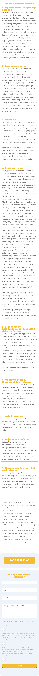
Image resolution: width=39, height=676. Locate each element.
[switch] (4, 629)
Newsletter (17, 639)
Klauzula (16, 625)
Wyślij (19, 666)
